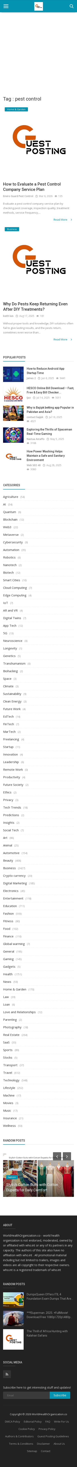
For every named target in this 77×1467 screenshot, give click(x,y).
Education (10, 906)
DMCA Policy (12, 1421)
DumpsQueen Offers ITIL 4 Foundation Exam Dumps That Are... (50, 1296)
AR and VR (10, 610)
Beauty (8, 860)
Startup (8, 747)
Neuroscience (12, 641)
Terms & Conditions (21, 1443)
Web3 (7, 527)
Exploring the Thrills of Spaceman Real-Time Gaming (49, 431)
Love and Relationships (19, 1012)
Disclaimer (43, 1443)
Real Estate (11, 1035)
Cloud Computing (15, 588)
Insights (8, 822)
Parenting (10, 1019)
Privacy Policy (47, 1429)
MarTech (9, 732)
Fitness (8, 921)
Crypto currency (14, 875)
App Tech (9, 625)
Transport (10, 1065)
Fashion (8, 913)
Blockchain (10, 519)
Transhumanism (14, 663)
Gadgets (9, 966)
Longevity (10, 648)
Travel (7, 1073)
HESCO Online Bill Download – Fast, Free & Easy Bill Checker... (50, 390)
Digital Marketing (15, 883)
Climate (8, 686)
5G (5, 633)
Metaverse (11, 534)
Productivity (11, 777)
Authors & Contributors (19, 1436)
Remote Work (13, 769)
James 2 (31, 378)
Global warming (14, 944)
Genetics (9, 656)
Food (6, 929)
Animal (7, 845)
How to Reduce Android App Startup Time (45, 371)
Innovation (10, 754)
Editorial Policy (33, 1421)
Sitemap (32, 1451)
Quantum (9, 512)
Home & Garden (14, 989)
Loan (6, 1004)
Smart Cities (11, 580)
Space (7, 678)
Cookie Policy (26, 1429)
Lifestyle (9, 1088)
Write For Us (61, 1421)
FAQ (47, 1421)
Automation (11, 550)
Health (8, 974)
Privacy (8, 800)
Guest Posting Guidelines (53, 1436)
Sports (8, 1050)
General (8, 951)
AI (4, 504)
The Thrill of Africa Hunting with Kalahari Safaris (47, 1333)
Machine (9, 1095)
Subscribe (60, 1395)
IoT (5, 603)
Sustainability (12, 694)
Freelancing (11, 739)
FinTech (8, 724)
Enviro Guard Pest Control (18, 196)
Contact (45, 1451)
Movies (8, 1103)
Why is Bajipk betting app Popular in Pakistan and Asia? (50, 409)
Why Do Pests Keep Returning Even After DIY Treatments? (35, 306)
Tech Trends (12, 807)
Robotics (9, 557)
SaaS (6, 1042)
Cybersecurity (13, 542)
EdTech (8, 716)
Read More (61, 219)
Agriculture (10, 497)
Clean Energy (12, 701)
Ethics (7, 792)
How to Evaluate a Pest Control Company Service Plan (32, 187)
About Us (59, 1443)
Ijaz (29, 397)
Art (5, 838)
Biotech (8, 572)
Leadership (11, 762)
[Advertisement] (38, 52)
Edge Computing (14, 595)
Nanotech (10, 565)
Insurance (10, 1118)
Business (9, 868)
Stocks (7, 1057)
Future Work (12, 709)
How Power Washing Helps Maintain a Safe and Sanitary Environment (46, 456)
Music (7, 1110)
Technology (11, 1080)
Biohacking (10, 671)
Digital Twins (12, 618)
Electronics (10, 891)
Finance (8, 936)
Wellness (9, 1126)
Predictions (11, 815)
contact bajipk (35, 417)
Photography (12, 1027)
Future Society (13, 785)
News (7, 982)
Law (6, 997)
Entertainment (13, 898)
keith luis (8, 316)
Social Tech (11, 830)
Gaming (8, 959)
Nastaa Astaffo (36, 439)
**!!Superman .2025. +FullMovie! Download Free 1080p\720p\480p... (49, 1315)
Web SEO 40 (34, 465)
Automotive (11, 853)
